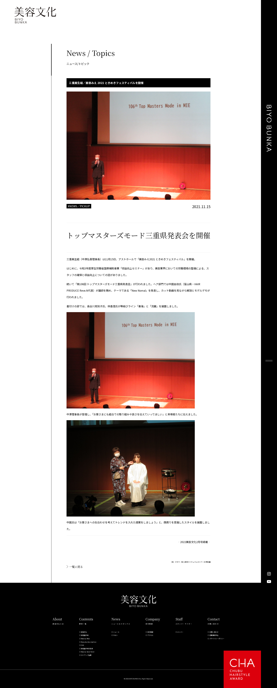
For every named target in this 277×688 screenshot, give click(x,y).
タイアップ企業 (86, 655)
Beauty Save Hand (87, 652)
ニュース (116, 632)
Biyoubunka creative (88, 642)
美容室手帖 (84, 635)
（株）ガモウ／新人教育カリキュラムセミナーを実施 (189, 562)
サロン (115, 635)
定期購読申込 (214, 635)
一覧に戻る (76, 567)
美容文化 (84, 632)
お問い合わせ (214, 632)
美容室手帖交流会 (87, 649)
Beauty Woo (85, 639)
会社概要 (150, 632)
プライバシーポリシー (217, 639)
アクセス (150, 635)
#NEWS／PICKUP (79, 206)
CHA (82, 645)
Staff (179, 619)
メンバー (180, 632)
